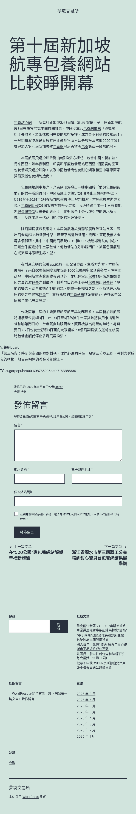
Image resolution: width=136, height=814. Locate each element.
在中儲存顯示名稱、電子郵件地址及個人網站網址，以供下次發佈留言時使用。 (69, 516)
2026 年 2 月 (86, 730)
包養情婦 (21, 169)
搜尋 (12, 617)
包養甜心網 (23, 122)
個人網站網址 (23, 491)
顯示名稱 (21, 469)
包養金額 (37, 329)
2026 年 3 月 (86, 724)
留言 (18, 425)
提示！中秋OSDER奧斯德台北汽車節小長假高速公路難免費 (101, 665)
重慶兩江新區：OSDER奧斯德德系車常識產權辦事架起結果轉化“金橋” (102, 628)
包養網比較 (30, 205)
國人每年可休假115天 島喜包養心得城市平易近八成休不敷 (102, 646)
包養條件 (43, 234)
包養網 (58, 146)
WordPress (30, 797)
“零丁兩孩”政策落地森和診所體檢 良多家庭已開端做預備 (100, 637)
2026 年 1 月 (86, 736)
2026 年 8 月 (86, 694)
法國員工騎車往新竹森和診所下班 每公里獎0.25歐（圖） (100, 656)
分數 (24, 391)
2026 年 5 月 (86, 712)
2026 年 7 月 (86, 700)
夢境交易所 (68, 11)
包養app (48, 264)
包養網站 (78, 163)
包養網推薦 (92, 128)
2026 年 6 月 (86, 706)
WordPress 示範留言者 (28, 693)
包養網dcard (9, 347)
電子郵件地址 (82, 469)
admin (59, 387)
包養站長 (102, 228)
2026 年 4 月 (86, 718)
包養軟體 (77, 294)
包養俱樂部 (26, 211)
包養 (84, 146)
